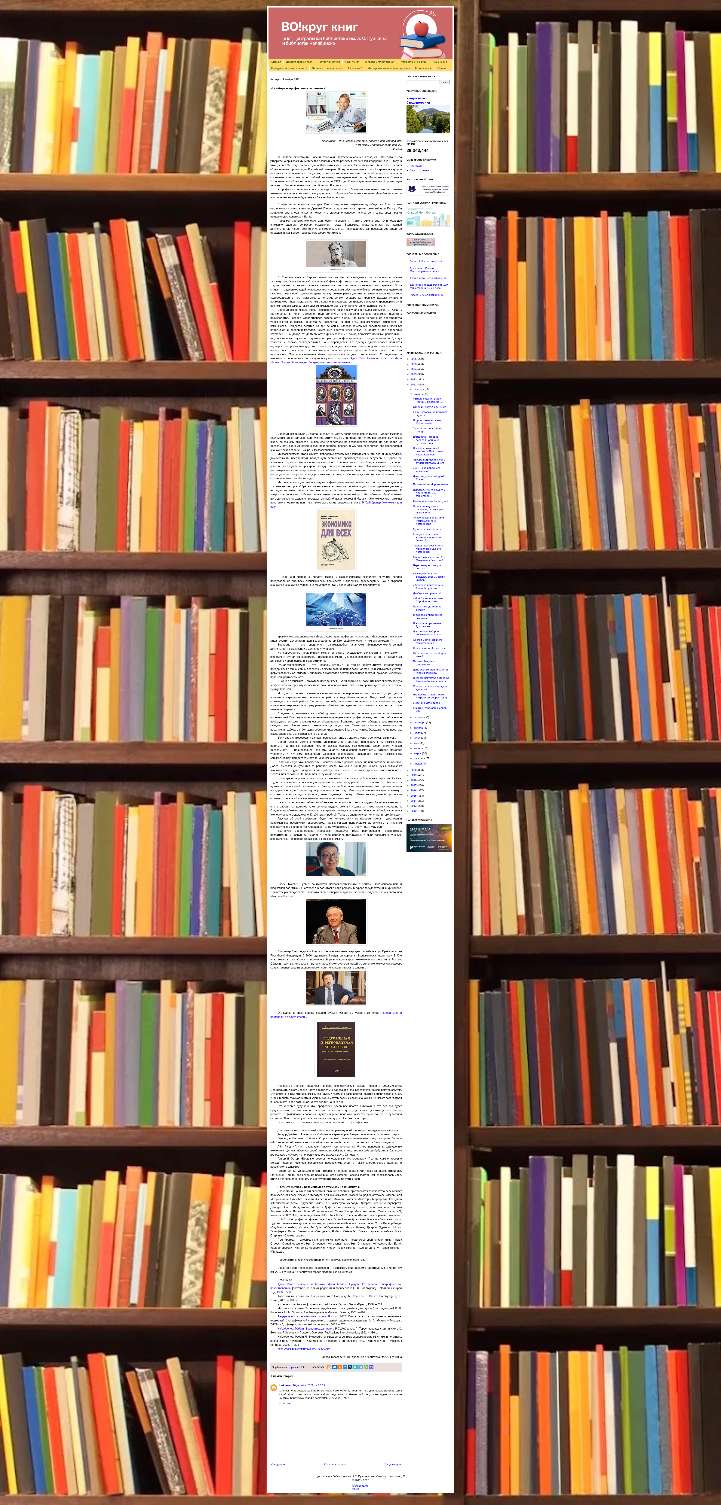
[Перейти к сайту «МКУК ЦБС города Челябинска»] (429, 194)
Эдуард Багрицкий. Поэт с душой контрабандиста (429, 461)
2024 (414, 369)
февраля (420, 758)
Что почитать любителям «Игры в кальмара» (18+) (430, 696)
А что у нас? (355, 68)
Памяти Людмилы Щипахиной (424, 663)
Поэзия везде (423, 68)
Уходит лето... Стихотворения (428, 277)
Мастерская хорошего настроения (389, 68)
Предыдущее (393, 1464)
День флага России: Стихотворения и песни (424, 269)
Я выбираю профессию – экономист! (428, 616)
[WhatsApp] (366, 1367)
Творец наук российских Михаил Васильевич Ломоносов (428, 548)
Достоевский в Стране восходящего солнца (427, 633)
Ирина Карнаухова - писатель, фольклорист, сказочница (429, 509)
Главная (276, 61)
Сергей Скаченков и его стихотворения (427, 641)
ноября (419, 394)
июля (417, 732)
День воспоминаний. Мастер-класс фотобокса (431, 671)
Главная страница (335, 1464)
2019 (414, 775)
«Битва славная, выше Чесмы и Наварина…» (428, 400)
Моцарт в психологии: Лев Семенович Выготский (429, 558)
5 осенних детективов (426, 702)
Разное (441, 68)
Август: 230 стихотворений (426, 261)
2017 (414, 785)
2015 (414, 795)
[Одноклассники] (339, 1367)
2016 (414, 790)
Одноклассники (419, 170)
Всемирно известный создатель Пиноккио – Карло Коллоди (428, 451)
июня (417, 737)
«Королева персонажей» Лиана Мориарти (428, 586)
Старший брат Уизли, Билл (429, 406)
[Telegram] (360, 1367)
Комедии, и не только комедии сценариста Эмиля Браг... (427, 537)
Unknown (285, 1385)
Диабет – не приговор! (427, 593)
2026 (414, 358)
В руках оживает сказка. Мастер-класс (427, 422)
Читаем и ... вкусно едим (327, 68)
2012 (414, 810)
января (418, 763)
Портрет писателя (329, 61)
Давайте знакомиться (299, 61)
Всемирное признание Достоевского (427, 625)
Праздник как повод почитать (289, 68)
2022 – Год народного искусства (426, 469)
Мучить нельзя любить (427, 529)
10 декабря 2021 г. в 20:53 (309, 1385)
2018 (414, 780)
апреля (419, 748)
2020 (414, 769)
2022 (414, 379)
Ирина (293, 1367)
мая (416, 743)
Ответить (284, 1403)
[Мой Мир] (345, 1367)
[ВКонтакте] (334, 1367)
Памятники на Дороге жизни (430, 484)
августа (419, 727)
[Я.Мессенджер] (355, 1367)
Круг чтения (352, 61)
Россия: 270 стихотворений (426, 294)
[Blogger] (329, 1367)
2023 (414, 374)
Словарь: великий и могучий (430, 501)
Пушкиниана (439, 61)
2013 (414, 805)
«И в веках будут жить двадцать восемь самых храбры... (429, 576)
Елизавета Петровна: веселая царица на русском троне (426, 440)
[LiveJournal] (350, 1367)
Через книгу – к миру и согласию (427, 567)
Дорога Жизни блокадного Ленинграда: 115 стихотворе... (429, 492)
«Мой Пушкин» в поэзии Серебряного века (428, 600)
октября (419, 717)
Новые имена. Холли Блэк (429, 647)
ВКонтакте (416, 165)
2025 (414, 364)
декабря (419, 389)
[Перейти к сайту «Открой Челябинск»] (429, 225)
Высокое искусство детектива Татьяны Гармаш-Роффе (431, 679)
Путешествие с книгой (413, 61)
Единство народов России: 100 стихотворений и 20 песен (429, 286)
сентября (420, 722)
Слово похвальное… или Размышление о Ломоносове (428, 520)
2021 (414, 384)
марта (418, 753)
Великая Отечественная (379, 61)
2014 (414, 800)
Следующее (278, 1464)
